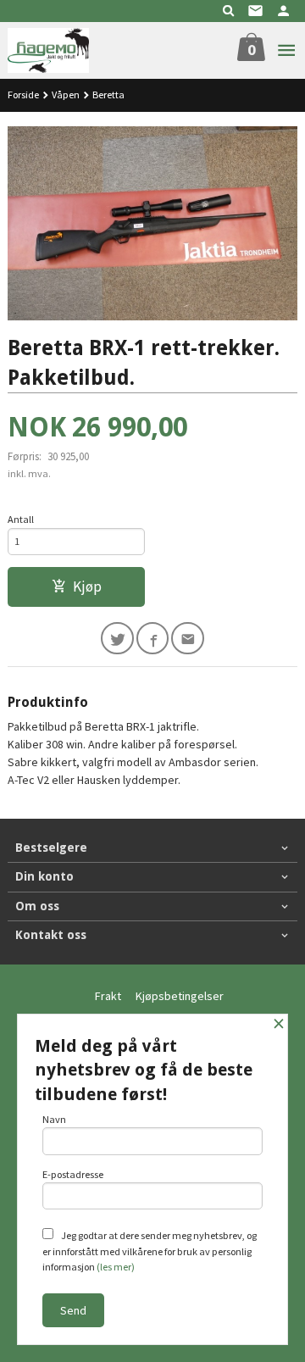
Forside (23, 94)
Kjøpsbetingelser (180, 995)
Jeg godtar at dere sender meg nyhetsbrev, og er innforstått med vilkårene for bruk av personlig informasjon (149, 1251)
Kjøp (87, 586)
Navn (54, 1119)
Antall (21, 519)
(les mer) (116, 1266)
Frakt (108, 995)
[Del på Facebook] (152, 638)
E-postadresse (72, 1174)
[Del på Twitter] (117, 638)
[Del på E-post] (187, 638)
